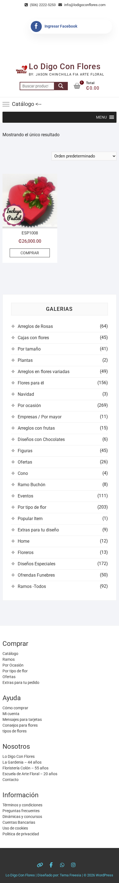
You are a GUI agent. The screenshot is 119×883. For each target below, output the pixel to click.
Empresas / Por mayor (39, 416)
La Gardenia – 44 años (22, 762)
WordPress (104, 875)
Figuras (25, 450)
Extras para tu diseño (38, 530)
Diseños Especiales (36, 563)
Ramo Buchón (31, 484)
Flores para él (31, 383)
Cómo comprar (15, 708)
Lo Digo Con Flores (65, 66)
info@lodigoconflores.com (84, 5)
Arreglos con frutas (36, 428)
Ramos (8, 659)
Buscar (61, 86)
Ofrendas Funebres (36, 575)
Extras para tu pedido (20, 682)
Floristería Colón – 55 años (25, 768)
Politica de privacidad (20, 834)
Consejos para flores (20, 725)
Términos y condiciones (22, 805)
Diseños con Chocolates (41, 439)
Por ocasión (29, 405)
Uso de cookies (15, 828)
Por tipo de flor (32, 507)
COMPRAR (29, 253)
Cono (23, 473)
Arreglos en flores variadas (43, 371)
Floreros (25, 552)
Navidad (26, 394)
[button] (101, 117)
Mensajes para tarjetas (22, 719)
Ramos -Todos (32, 586)
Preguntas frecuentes (21, 811)
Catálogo (10, 653)
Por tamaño (29, 349)
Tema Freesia (70, 875)
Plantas (25, 360)
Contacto (10, 779)
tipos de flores (14, 731)
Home (23, 541)
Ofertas (25, 462)
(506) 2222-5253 (42, 5)
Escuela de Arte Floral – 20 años (29, 774)
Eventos (25, 496)
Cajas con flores (33, 337)
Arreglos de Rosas (35, 326)
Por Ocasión (13, 665)
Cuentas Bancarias (18, 822)
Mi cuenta (10, 713)
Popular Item (30, 518)
